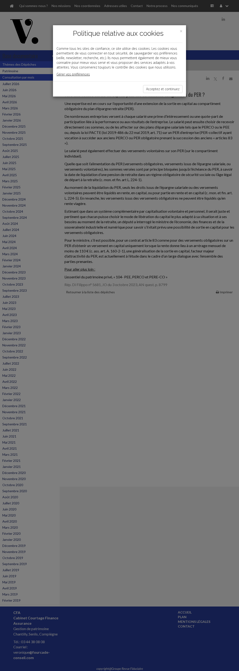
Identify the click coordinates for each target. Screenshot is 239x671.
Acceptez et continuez (162, 89)
